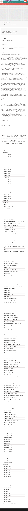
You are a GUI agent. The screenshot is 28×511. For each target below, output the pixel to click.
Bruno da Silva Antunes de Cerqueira (11, 237)
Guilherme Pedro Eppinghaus (10, 298)
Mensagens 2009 (7, 449)
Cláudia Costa (7, 255)
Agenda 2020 (7, 196)
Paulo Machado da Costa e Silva (10, 387)
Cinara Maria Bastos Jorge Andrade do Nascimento (14, 251)
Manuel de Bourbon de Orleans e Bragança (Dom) (14, 354)
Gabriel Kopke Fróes (8, 290)
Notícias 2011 (7, 489)
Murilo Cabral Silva (8, 370)
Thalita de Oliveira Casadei (9, 414)
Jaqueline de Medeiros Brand (10, 315)
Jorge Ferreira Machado (9, 321)
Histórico (5, 204)
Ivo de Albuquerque (8, 311)
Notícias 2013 (7, 493)
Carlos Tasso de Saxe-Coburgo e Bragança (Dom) (14, 246)
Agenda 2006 (7, 167)
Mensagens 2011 (7, 453)
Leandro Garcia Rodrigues (9, 338)
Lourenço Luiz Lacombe (9, 340)
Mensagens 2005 (7, 443)
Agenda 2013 (7, 181)
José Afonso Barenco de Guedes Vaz (11, 323)
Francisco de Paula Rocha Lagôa (10, 284)
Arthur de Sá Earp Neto (8, 229)
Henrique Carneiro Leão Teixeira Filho (11, 309)
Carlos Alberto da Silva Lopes (10, 240)
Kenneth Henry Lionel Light (9, 336)
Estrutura (5, 202)
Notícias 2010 (7, 487)
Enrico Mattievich (7, 275)
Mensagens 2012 (7, 456)
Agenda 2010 (7, 175)
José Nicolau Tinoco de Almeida (10, 331)
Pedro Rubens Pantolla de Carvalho (11, 399)
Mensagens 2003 (7, 439)
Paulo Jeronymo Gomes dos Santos (11, 385)
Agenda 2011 (7, 177)
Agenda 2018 (7, 192)
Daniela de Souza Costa (9, 261)
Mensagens (5, 431)
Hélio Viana (6, 304)
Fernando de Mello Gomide (9, 279)
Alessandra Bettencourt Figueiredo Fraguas (13, 217)
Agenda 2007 (7, 169)
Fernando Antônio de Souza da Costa (11, 277)
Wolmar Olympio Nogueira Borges (11, 428)
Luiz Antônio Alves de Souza (10, 346)
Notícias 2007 (7, 480)
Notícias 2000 (7, 466)
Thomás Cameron (7, 418)
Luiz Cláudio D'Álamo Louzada (10, 350)
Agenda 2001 (7, 156)
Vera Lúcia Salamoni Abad (9, 422)
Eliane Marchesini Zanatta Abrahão (11, 269)
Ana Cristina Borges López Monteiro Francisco (13, 221)
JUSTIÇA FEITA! (6, 38)
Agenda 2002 (7, 158)
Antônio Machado (7, 227)
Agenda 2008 (7, 171)
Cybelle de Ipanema (8, 259)
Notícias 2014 (7, 495)
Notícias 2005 (7, 476)
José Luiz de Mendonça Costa (10, 329)
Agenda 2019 (7, 194)
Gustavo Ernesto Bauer (9, 300)
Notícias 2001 (7, 468)
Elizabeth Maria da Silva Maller (10, 271)
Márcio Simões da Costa (9, 358)
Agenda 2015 (7, 185)
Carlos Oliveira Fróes (8, 244)
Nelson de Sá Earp (8, 372)
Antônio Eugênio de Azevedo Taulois (11, 223)
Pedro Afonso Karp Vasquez (10, 393)
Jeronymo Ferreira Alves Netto (10, 317)
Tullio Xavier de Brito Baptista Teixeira (11, 420)
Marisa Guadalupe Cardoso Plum (11, 366)
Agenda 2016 (7, 188)
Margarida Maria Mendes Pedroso (11, 360)
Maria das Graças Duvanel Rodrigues (11, 362)
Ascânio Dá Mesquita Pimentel (10, 233)
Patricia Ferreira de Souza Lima (10, 381)
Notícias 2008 (7, 483)
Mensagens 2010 (7, 451)
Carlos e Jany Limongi (8, 242)
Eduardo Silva (7, 267)
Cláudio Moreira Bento (8, 257)
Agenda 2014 (7, 183)
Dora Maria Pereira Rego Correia (10, 265)
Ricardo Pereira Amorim (9, 406)
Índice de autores (7, 24)
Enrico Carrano (7, 273)
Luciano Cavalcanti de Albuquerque (11, 344)
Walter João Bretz (7, 426)
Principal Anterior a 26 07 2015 (9, 503)
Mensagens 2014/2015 (8, 460)
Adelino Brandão (7, 212)
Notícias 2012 (7, 491)
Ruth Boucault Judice (8, 410)
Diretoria (7, 208)
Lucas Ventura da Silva (8, 342)
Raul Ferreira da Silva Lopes (9, 403)
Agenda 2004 (7, 163)
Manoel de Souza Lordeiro (9, 352)
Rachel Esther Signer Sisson (9, 401)
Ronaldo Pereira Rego (8, 408)
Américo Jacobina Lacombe (9, 219)
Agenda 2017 (7, 190)
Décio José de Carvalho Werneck (10, 263)
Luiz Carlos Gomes (8, 348)
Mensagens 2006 (7, 445)
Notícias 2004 (7, 474)
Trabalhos (5, 505)
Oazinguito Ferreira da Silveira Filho (11, 376)
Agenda (4, 152)
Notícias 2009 (7, 485)
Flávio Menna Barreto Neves (10, 282)
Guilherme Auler (7, 296)
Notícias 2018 (7, 499)
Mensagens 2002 (7, 437)
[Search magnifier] (27, 4)
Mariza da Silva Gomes (9, 368)
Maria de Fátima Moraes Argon (10, 364)
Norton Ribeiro (7, 374)
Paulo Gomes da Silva (8, 383)
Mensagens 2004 (7, 441)
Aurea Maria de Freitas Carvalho (10, 235)
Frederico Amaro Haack (9, 288)
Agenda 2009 (7, 173)
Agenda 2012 (7, 179)
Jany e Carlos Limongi (8, 313)
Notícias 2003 (7, 472)
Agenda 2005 (7, 165)
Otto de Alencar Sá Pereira (9, 379)
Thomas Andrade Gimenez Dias (10, 416)
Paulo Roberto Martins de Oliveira (11, 391)
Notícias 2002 (7, 470)
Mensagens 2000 (7, 433)
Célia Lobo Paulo (7, 249)
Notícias (4, 464)
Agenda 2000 (7, 154)
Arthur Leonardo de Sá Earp (9, 231)
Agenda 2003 (7, 160)
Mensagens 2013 (7, 458)
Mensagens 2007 (7, 447)
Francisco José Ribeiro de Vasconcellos (12, 286)
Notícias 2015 (7, 497)
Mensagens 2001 (7, 435)
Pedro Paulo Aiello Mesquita (10, 397)
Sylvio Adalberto (7, 412)
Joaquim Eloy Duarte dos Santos (10, 319)
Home (2, 24)
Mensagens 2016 (7, 462)
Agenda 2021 (7, 198)
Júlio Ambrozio (7, 334)
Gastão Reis (6, 292)
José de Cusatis (7, 325)
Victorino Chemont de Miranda (10, 424)
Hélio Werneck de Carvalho (9, 307)
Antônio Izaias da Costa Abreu (10, 225)
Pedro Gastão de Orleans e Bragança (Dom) (13, 395)
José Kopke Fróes (7, 327)
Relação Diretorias (8, 206)
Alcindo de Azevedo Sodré (9, 215)
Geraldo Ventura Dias (8, 294)
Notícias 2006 (7, 478)
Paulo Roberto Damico (8, 389)
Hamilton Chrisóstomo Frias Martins (11, 302)
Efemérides (5, 200)
